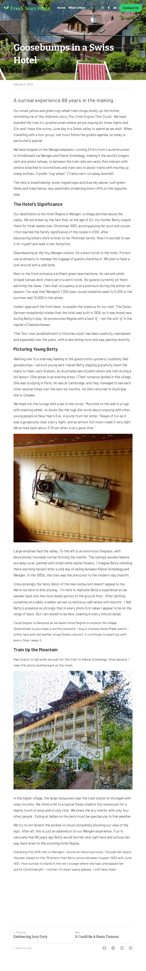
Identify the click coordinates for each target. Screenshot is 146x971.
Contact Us (131, 7)
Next (77, 932)
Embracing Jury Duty (30, 937)
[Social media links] (102, 7)
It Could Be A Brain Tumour (97, 937)
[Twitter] (113, 948)
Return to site (24, 948)
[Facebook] (104, 948)
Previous (21, 932)
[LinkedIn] (122, 948)
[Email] (131, 948)
